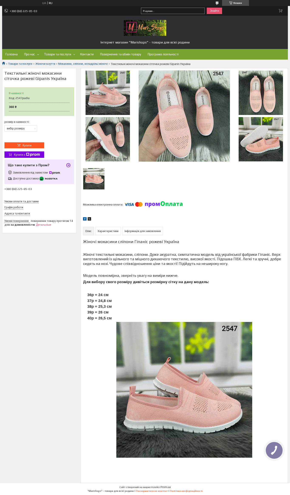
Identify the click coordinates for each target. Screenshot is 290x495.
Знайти (214, 10)
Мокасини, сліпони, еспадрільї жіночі (83, 63)
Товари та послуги (57, 54)
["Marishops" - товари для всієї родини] (145, 28)
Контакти (87, 54)
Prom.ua (165, 487)
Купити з (19, 154)
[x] (89, 219)
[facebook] (85, 219)
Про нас (29, 54)
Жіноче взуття (45, 63)
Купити (27, 145)
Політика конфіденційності (186, 490)
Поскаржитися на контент (152, 490)
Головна (11, 54)
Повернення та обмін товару (120, 54)
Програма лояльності (163, 54)
